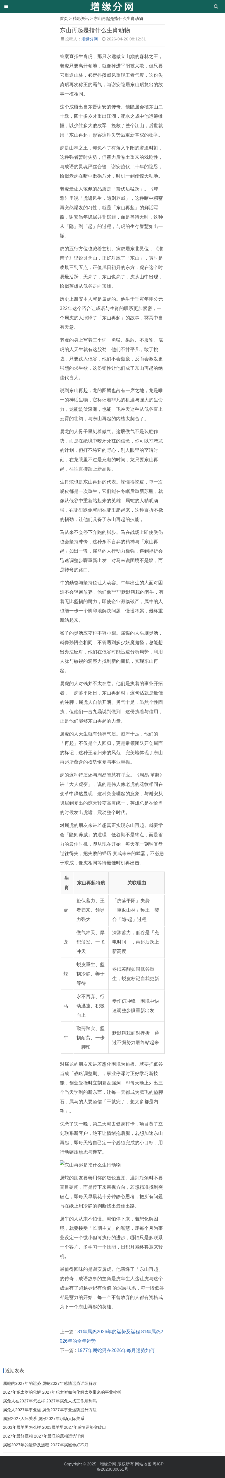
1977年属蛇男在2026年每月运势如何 (116, 1350)
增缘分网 (89, 39)
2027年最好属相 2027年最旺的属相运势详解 (43, 1436)
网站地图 (143, 1464)
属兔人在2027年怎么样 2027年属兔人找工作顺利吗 (50, 1401)
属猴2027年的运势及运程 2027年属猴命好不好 (45, 1445)
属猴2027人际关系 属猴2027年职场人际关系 (43, 1418)
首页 (64, 18)
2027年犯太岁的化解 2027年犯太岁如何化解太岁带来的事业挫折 (62, 1392)
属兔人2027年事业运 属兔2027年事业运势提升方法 (50, 1409)
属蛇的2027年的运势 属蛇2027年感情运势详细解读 (50, 1383)
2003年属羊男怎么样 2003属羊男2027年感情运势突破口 (54, 1427)
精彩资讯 (81, 18)
